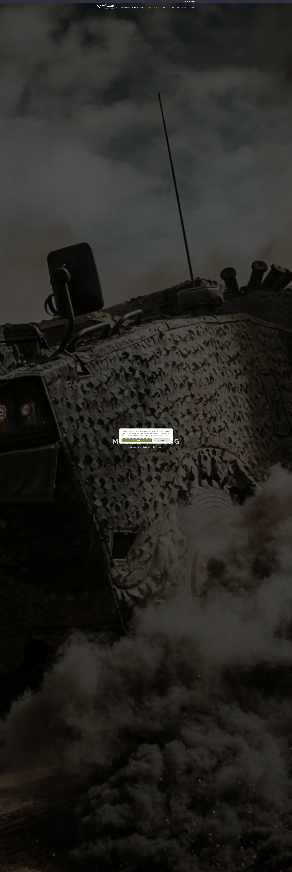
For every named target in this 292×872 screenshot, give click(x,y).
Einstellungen (161, 440)
